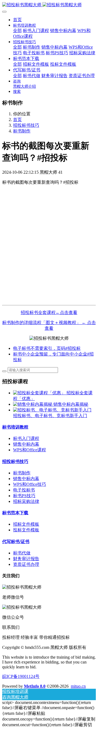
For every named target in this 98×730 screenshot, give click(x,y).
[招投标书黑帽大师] (49, 5)
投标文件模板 (26, 530)
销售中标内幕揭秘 (70, 404)
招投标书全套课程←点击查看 (49, 312)
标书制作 (21, 131)
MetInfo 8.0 (34, 686)
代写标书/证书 (15, 541)
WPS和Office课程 (29, 449)
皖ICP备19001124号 (20, 676)
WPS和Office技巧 (29, 484)
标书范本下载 (15, 512)
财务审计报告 (26, 558)
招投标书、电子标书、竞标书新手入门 (50, 415)
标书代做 (21, 553)
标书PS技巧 (24, 495)
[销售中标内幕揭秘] (33, 404)
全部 (17, 30)
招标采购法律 (26, 501)
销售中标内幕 (26, 444)
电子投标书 (24, 490)
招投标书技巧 (26, 125)
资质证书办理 (26, 564)
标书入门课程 (26, 438)
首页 (17, 19)
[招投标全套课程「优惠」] (39, 393)
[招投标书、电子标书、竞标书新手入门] (52, 410)
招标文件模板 (26, 524)
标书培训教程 (15, 427)
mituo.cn (78, 686)
